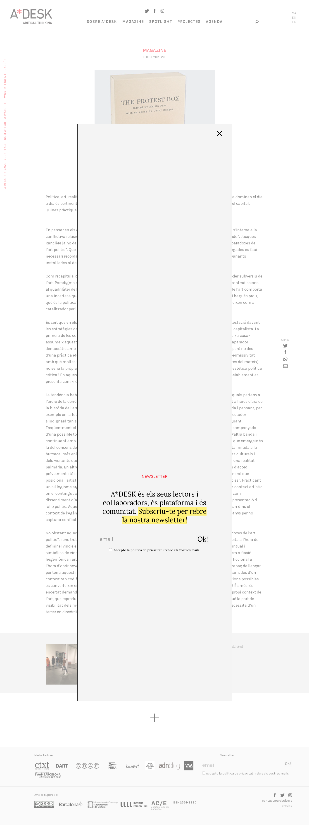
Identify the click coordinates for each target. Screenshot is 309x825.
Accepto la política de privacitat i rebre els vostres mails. (157, 550)
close (219, 134)
